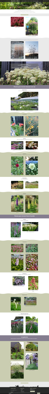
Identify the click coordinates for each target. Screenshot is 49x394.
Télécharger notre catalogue (24, 14)
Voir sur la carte (32, 391)
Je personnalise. (10, 393)
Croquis (21, 390)
